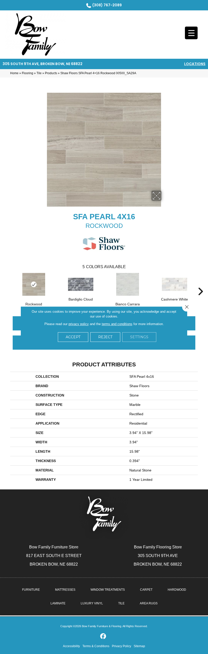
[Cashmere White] (174, 284)
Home (14, 73)
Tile (39, 73)
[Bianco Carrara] (127, 284)
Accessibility (71, 646)
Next (200, 283)
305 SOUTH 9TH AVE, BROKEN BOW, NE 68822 (42, 63)
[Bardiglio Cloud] (80, 284)
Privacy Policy (121, 646)
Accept (73, 337)
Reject (105, 337)
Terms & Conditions (95, 646)
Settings (139, 337)
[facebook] (103, 636)
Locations (194, 63)
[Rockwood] (33, 284)
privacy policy (78, 324)
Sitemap (139, 646)
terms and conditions (117, 324)
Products (51, 73)
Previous (7, 283)
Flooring (27, 73)
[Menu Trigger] (191, 33)
